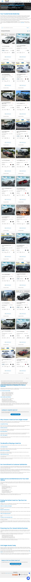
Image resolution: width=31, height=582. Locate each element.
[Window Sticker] (13, 52)
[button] (14, 38)
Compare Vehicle (6, 59)
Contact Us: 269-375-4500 (15, 563)
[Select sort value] (29, 31)
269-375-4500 (22, 22)
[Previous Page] (23, 378)
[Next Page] (24, 378)
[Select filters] (27, 31)
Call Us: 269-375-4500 (15, 414)
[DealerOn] (15, 572)
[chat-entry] (28, 578)
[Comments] (12, 52)
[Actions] (13, 46)
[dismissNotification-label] (29, 573)
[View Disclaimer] (9, 52)
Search (28, 27)
